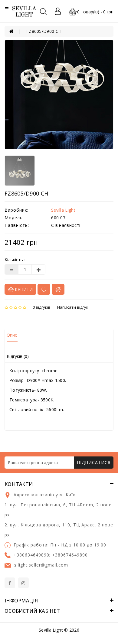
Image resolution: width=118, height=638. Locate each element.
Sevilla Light (63, 210)
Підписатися (93, 462)
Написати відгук (72, 307)
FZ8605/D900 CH (43, 31)
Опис (12, 335)
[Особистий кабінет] (57, 11)
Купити (23, 289)
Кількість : (15, 259)
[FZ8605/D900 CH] (59, 94)
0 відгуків (42, 307)
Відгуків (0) (18, 356)
